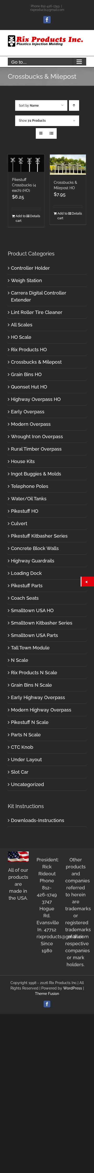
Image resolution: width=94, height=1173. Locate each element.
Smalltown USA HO (32, 610)
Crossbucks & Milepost (36, 362)
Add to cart (21, 218)
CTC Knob (22, 747)
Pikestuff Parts (27, 585)
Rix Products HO (29, 349)
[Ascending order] (74, 105)
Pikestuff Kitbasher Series (39, 536)
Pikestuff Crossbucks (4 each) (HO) (24, 185)
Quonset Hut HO (29, 387)
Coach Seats (25, 598)
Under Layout (26, 759)
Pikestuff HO (24, 511)
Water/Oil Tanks (28, 498)
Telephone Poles (29, 486)
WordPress (72, 988)
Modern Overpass (31, 424)
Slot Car (19, 772)
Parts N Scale (26, 734)
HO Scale (21, 337)
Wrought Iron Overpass (37, 436)
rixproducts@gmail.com (47, 10)
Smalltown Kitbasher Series (41, 623)
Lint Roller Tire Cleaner (36, 312)
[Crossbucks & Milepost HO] (68, 164)
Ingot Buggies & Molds (36, 473)
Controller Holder (30, 268)
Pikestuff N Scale (30, 722)
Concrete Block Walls (35, 548)
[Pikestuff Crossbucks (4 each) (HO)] (26, 163)
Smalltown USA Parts (34, 635)
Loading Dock (26, 573)
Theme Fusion (47, 994)
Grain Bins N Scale (31, 685)
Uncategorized (27, 784)
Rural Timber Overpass (36, 449)
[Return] (87, 581)
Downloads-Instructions (37, 820)
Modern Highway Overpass (41, 710)
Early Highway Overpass (38, 697)
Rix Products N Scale (34, 672)
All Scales (21, 324)
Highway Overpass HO (36, 399)
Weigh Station (26, 280)
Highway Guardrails (32, 560)
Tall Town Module (30, 647)
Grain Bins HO (26, 374)
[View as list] (51, 133)
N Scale (19, 660)
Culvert (19, 523)
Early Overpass (27, 411)
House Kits (23, 461)
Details (35, 216)
